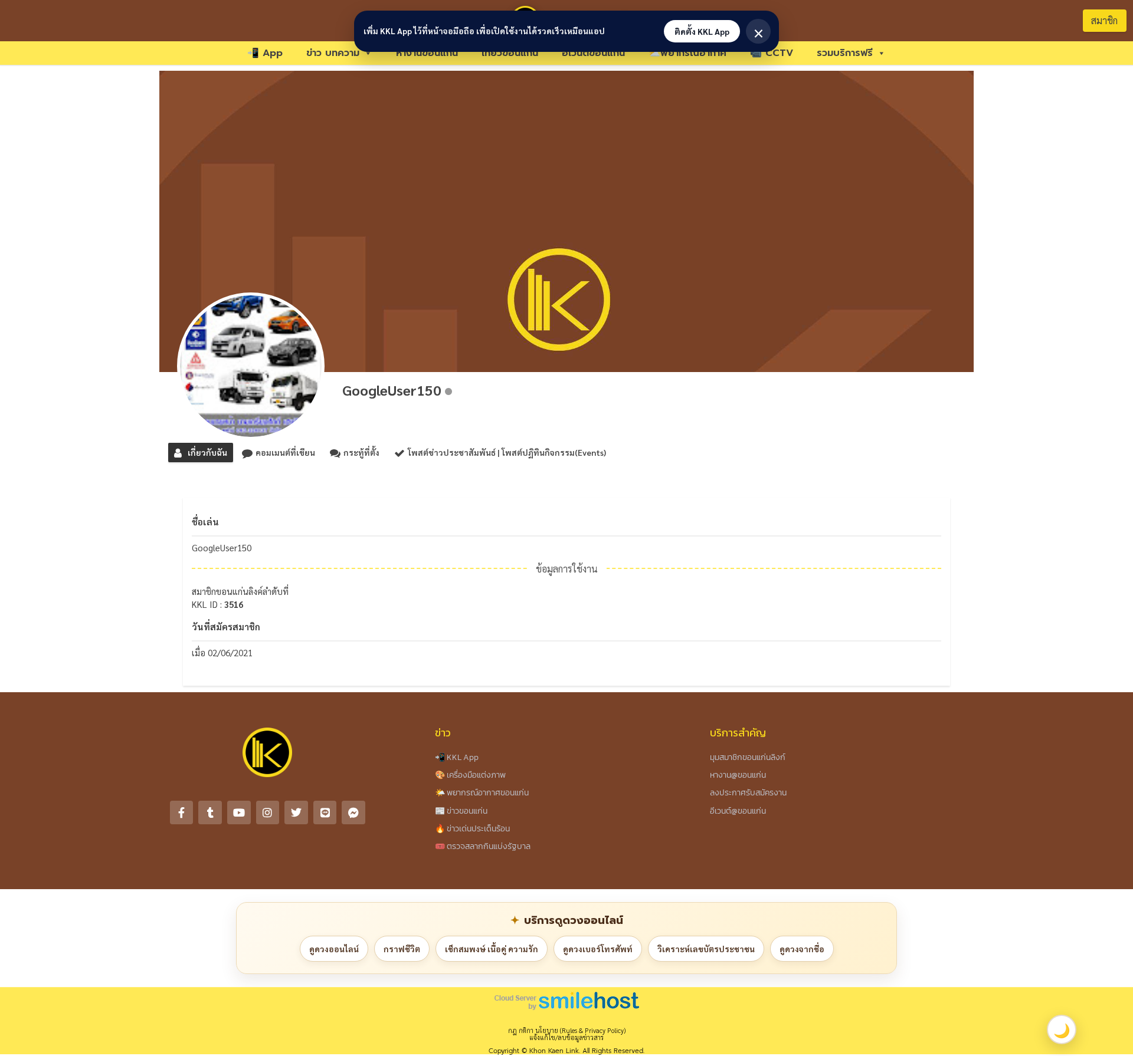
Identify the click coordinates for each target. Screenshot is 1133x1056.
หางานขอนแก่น (427, 53)
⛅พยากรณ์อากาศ (687, 53)
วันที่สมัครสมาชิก (226, 626)
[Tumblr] (210, 812)
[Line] (325, 812)
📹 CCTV (771, 53)
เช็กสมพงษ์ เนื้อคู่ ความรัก (491, 948)
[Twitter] (296, 812)
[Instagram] (268, 812)
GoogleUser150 (391, 389)
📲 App (265, 53)
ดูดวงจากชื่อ (802, 948)
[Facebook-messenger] (353, 812)
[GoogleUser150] (251, 366)
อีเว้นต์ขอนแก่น (593, 53)
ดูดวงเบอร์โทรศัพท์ (598, 948)
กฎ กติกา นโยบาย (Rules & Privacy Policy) (567, 1030)
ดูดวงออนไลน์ (334, 948)
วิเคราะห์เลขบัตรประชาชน (706, 948)
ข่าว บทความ (332, 53)
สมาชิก (1104, 20)
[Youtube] (239, 812)
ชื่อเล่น (205, 521)
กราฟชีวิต (402, 948)
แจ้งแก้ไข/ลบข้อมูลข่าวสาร (566, 1037)
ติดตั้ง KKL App (701, 31)
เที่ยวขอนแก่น (510, 53)
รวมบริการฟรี (845, 53)
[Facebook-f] (182, 812)
